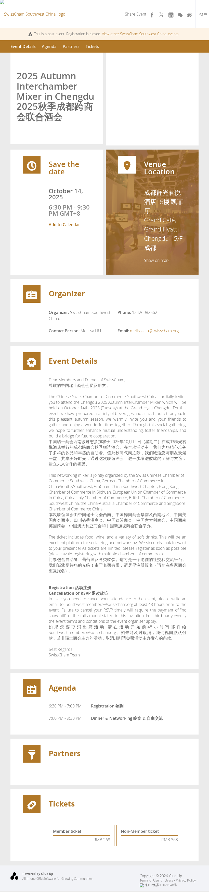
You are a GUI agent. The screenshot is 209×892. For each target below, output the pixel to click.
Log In (202, 14)
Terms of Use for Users (156, 880)
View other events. (140, 33)
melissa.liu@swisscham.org (154, 331)
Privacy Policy (186, 880)
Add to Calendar (64, 225)
